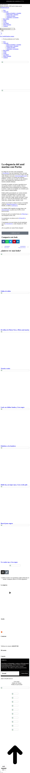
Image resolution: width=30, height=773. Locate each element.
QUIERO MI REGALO (15, 399)
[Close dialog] (27, 365)
